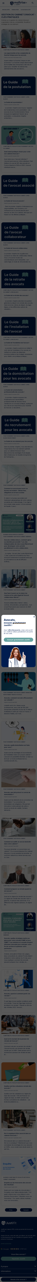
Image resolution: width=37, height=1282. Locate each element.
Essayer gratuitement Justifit (18, 640)
